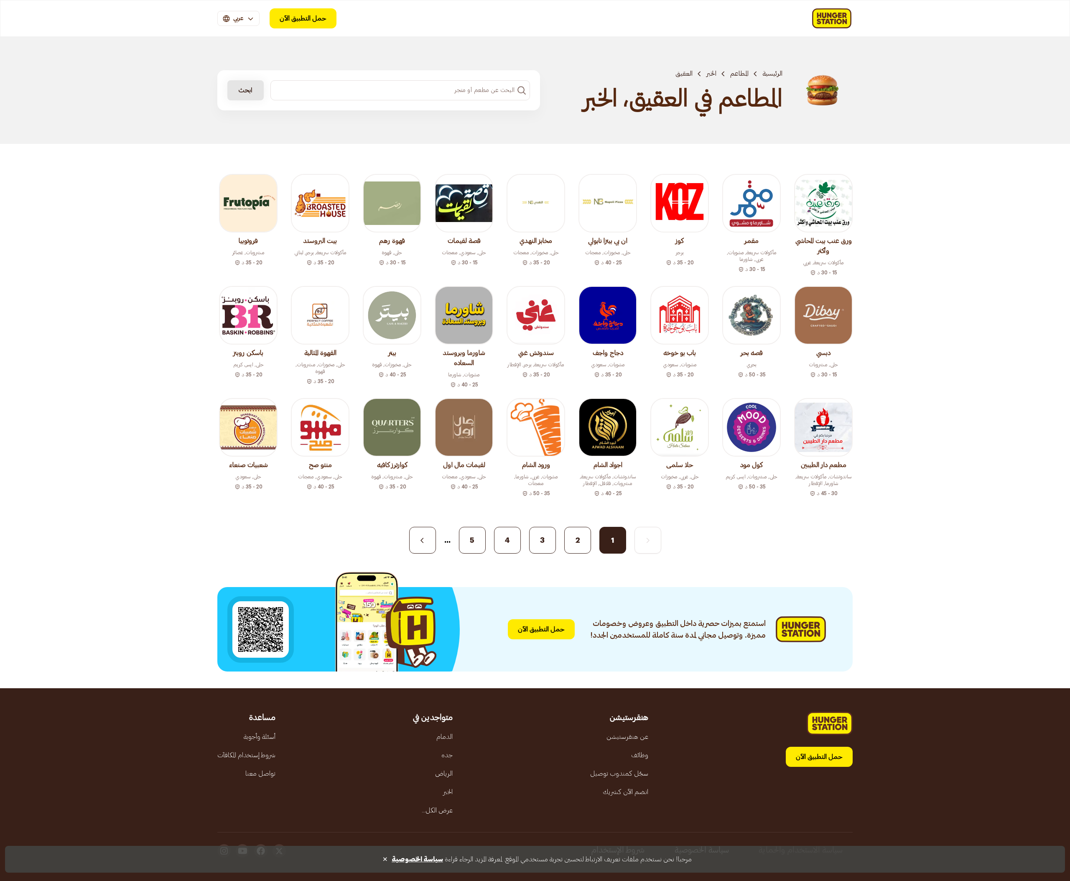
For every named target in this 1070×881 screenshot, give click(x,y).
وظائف (639, 755)
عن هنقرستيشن (627, 736)
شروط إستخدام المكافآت (246, 755)
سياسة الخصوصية (417, 859)
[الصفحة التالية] (422, 540)
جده (447, 755)
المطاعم (739, 73)
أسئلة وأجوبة (259, 736)
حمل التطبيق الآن (303, 18)
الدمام (444, 736)
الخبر (711, 73)
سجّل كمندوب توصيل (619, 773)
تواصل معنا (260, 773)
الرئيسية (772, 73)
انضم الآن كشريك (625, 792)
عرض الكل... (437, 810)
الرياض (444, 773)
